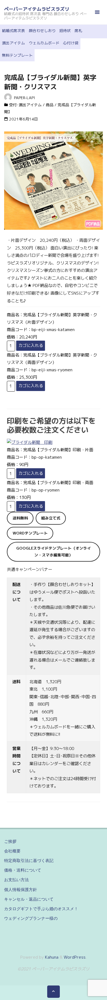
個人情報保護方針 (20, 889)
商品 (50, 104)
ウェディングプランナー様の (31, 918)
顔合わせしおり (42, 30)
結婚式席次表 (13, 30)
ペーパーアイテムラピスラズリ (36, 9)
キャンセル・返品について (29, 899)
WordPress (75, 957)
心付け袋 (70, 42)
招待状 (65, 30)
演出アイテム (13, 42)
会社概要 (12, 851)
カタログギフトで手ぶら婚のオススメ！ (41, 908)
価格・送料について (22, 870)
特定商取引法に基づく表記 (29, 860)
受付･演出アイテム (25, 104)
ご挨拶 (10, 841)
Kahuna (51, 957)
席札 (78, 30)
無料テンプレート (17, 55)
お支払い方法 (16, 879)
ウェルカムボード (44, 42)
